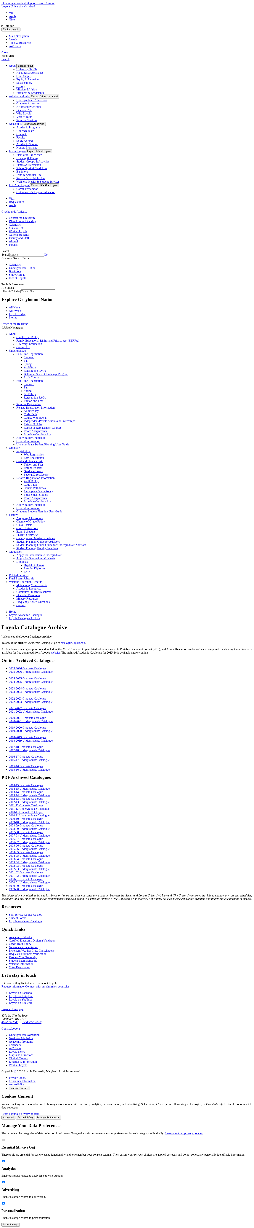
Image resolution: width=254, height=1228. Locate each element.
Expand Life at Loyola (39, 151)
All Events (15, 310)
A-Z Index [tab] (15, 46)
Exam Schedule (25, 531)
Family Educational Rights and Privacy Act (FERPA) (47, 340)
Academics (15, 123)
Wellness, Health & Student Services (37, 181)
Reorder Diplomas (34, 568)
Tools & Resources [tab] (20, 42)
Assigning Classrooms (29, 518)
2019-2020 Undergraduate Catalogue (31, 730)
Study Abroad (24, 140)
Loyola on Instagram (21, 996)
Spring (28, 364)
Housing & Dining (27, 158)
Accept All (8, 1117)
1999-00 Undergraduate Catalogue (29, 889)
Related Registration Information (35, 407)
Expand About (25, 65)
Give (12, 19)
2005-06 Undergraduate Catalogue (29, 848)
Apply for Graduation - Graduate (35, 558)
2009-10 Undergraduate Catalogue (29, 822)
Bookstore (15, 271)
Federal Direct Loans (36, 474)
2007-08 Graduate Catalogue (26, 832)
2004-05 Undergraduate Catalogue (29, 855)
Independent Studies (36, 494)
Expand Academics (33, 123)
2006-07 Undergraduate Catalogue (29, 842)
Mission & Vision (26, 89)
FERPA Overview (27, 534)
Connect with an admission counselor (47, 986)
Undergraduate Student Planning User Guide (42, 444)
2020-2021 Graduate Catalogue (27, 717)
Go (46, 254)
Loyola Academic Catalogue (25, 921)
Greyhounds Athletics (14, 211)
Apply (12, 16)
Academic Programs (28, 127)
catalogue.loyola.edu (73, 642)
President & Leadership (30, 92)
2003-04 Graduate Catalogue (26, 859)
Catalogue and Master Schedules (35, 538)
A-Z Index (15, 1048)
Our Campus (23, 76)
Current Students (19, 234)
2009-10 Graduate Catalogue (26, 818)
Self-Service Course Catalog (25, 914)
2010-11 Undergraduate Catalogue (29, 815)
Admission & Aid (19, 96)
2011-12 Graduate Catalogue (26, 805)
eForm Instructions (27, 528)
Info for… (11, 25)
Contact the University (22, 217)
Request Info (16, 201)
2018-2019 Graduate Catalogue (27, 737)
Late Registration (34, 457)
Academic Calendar (20, 937)
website (55, 652)
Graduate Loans (33, 471)
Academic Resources (28, 588)
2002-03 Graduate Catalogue (26, 865)
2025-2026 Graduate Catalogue (27, 668)
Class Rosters (24, 524)
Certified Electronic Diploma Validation (32, 940)
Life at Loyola (17, 151)
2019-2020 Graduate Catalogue (27, 727)
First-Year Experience (29, 154)
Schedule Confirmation (37, 434)
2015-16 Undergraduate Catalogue (29, 769)
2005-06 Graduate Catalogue (26, 845)
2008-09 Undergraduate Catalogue (29, 828)
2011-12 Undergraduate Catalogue (29, 808)
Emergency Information (23, 1061)
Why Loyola (23, 113)
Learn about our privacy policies (20, 1113)
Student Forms (17, 918)
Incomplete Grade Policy (38, 491)
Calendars (15, 224)
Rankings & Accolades (29, 72)
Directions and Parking (22, 221)
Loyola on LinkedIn (21, 1002)
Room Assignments (35, 431)
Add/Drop (30, 367)
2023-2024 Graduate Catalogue (27, 688)
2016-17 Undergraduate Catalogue (29, 760)
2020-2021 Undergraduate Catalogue (31, 721)
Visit (11, 12)
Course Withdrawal (35, 417)
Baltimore (22, 171)
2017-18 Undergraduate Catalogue (29, 750)
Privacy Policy (17, 1077)
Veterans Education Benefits (25, 581)
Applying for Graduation (31, 437)
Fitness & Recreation (28, 164)
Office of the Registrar (14, 323)
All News (14, 307)
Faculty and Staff (19, 238)
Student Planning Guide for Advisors (38, 541)
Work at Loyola (18, 231)
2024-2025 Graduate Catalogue (27, 678)
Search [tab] (13, 39)
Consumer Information (22, 1081)
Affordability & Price (28, 106)
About (12, 65)
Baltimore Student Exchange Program (46, 374)
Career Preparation (27, 188)
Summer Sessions (26, 120)
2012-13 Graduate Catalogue (26, 798)
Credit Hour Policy (27, 337)
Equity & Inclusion (27, 79)
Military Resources (27, 598)
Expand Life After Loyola (44, 185)
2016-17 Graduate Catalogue (26, 756)
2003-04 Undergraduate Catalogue (29, 862)
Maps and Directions (21, 1055)
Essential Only (25, 1117)
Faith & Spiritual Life (28, 174)
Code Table (30, 414)
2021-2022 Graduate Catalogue (27, 708)
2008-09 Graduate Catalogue (26, 825)
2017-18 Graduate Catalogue (26, 746)
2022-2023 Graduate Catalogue (27, 698)
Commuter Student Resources (33, 591)
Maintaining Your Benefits (31, 585)
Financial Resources (28, 595)
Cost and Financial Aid (29, 461)
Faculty (20, 137)
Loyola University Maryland (18, 6)
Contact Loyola (10, 1028)
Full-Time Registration (29, 354)
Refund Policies (33, 424)
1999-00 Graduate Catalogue (26, 885)
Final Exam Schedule (21, 578)
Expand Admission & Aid (44, 96)
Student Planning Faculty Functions (37, 548)
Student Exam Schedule (23, 960)
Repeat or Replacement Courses (42, 427)
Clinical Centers (18, 1058)
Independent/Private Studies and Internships (49, 421)
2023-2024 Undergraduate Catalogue (31, 691)
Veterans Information (21, 964)
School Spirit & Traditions (31, 168)
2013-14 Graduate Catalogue (26, 792)
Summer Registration (28, 404)
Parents (13, 244)
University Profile (26, 69)
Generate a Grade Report (23, 947)
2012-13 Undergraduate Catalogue (29, 802)
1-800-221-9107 (31, 1022)
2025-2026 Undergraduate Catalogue (31, 671)
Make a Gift (16, 228)
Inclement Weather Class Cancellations (31, 950)
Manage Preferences (48, 1117)
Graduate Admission (28, 103)
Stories (13, 317)
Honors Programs (26, 147)
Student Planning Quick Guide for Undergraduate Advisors (51, 545)
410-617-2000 (9, 1022)
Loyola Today (17, 314)
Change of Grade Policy (30, 521)
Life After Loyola (19, 185)
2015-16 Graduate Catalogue (26, 766)
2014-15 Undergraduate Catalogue (29, 788)
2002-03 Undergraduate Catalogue (29, 869)
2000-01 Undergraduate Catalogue (29, 882)
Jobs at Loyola (17, 278)
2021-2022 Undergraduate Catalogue (31, 711)
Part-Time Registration (29, 380)
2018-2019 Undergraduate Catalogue (31, 740)
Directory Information (29, 343)
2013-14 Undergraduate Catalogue (29, 795)
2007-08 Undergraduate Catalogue (29, 835)
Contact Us (23, 347)
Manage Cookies (19, 1088)
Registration (23, 451)
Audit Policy (31, 410)
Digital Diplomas (34, 565)
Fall (26, 360)
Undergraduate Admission (31, 100)
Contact (20, 605)
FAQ (27, 571)
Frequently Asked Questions (33, 601)
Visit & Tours (24, 116)
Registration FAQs (35, 370)
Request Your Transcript (23, 957)
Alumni (13, 241)
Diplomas (22, 561)
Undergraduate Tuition (22, 268)
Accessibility (16, 1084)
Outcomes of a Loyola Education (35, 192)
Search (5, 59)
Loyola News (17, 1051)
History (20, 86)
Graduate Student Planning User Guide (39, 511)
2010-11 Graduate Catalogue (26, 812)
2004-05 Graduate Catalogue (26, 852)
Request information (13, 986)
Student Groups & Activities (32, 161)
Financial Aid (24, 110)
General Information (28, 441)
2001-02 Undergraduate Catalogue (29, 875)
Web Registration (34, 454)
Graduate (21, 134)
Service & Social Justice (30, 178)
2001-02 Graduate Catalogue (26, 872)
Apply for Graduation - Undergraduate (39, 555)
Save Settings (10, 1224)
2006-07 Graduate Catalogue (26, 838)
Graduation (15, 551)
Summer (29, 357)
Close (4, 52)
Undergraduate (25, 130)
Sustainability (24, 82)
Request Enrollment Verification (27, 953)
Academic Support (27, 144)
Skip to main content (13, 3)
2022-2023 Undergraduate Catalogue (31, 701)
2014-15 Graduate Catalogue (26, 785)
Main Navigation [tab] (19, 36)
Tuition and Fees (33, 400)
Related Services (18, 575)
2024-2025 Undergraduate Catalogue (31, 681)
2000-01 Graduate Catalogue (26, 879)
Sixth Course (31, 377)
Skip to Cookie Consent (40, 3)
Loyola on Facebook (21, 992)
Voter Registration (19, 967)
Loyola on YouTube (20, 999)
